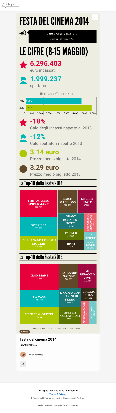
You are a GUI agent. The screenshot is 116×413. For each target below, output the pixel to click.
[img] (54, 101)
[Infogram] (10, 5)
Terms (52, 394)
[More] (95, 17)
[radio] (47, 94)
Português (57, 405)
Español (66, 405)
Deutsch (48, 405)
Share (25, 332)
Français (74, 405)
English (41, 405)
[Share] (23, 364)
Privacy (63, 394)
